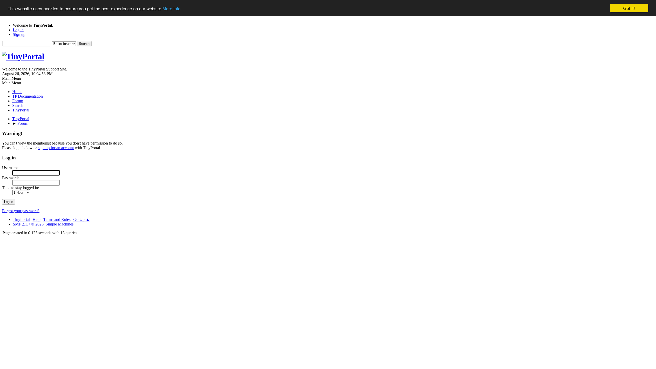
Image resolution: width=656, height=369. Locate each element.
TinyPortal (21, 219)
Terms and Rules (56, 219)
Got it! (629, 8)
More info (171, 8)
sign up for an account (56, 148)
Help (36, 219)
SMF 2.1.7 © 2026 (28, 224)
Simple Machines (60, 224)
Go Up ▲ (81, 219)
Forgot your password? (20, 211)
